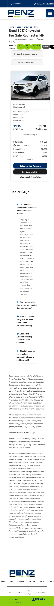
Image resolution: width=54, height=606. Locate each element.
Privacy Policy (30, 592)
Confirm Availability (30, 172)
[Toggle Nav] (50, 13)
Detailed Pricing (28, 135)
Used (11, 581)
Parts (41, 581)
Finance (20, 581)
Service (31, 581)
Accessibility (42, 592)
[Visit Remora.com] (38, 600)
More (29, 160)
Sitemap (20, 592)
